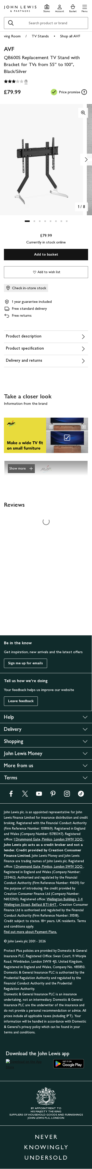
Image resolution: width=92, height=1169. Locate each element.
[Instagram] (67, 795)
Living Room (11, 36)
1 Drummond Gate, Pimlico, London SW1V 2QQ (48, 839)
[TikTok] (81, 795)
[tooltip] (84, 92)
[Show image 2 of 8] (86, 160)
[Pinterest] (53, 795)
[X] (25, 795)
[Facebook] (11, 795)
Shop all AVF (70, 36)
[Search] (11, 23)
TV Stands (40, 36)
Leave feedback (21, 701)
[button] (84, 7)
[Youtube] (39, 795)
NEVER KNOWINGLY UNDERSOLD (46, 1147)
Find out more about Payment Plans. (30, 932)
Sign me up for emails (25, 663)
